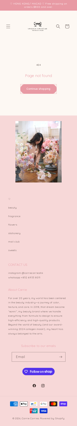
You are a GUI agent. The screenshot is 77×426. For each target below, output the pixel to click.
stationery (14, 233)
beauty (12, 207)
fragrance (14, 216)
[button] (8, 26)
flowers (12, 224)
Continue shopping (38, 88)
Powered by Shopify (52, 418)
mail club (14, 241)
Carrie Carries (30, 418)
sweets (12, 250)
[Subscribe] (60, 357)
